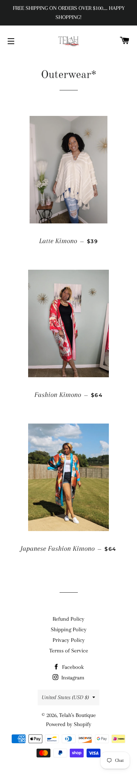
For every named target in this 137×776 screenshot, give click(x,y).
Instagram (72, 677)
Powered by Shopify (68, 724)
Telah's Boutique (77, 715)
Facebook (72, 667)
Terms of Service (68, 650)
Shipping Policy (69, 629)
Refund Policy (68, 619)
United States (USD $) (65, 697)
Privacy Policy (69, 640)
